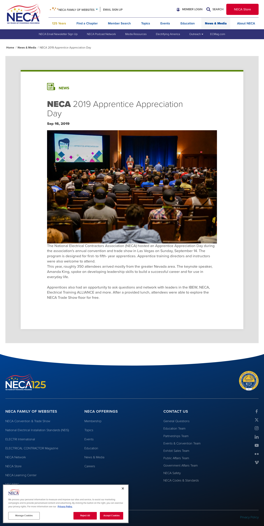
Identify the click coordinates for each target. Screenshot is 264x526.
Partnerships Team (176, 436)
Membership (92, 421)
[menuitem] (58, 34)
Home (10, 47)
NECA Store (242, 9)
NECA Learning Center (20, 475)
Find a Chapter (87, 23)
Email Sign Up (112, 9)
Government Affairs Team (180, 465)
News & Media (216, 23)
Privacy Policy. (65, 506)
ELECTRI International (20, 439)
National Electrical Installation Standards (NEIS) (37, 430)
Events (165, 23)
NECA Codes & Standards (181, 480)
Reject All (85, 515)
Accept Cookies (111, 515)
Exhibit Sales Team (176, 451)
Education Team (174, 428)
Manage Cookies (24, 515)
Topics (145, 23)
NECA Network (15, 457)
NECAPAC (12, 484)
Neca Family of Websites (76, 10)
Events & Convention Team (182, 443)
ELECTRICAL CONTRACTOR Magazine (31, 448)
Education (187, 23)
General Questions (176, 421)
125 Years (59, 23)
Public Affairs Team (176, 458)
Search (217, 9)
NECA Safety (172, 473)
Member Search (119, 23)
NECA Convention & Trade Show (27, 421)
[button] (189, 9)
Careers (89, 466)
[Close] (123, 488)
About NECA (246, 23)
